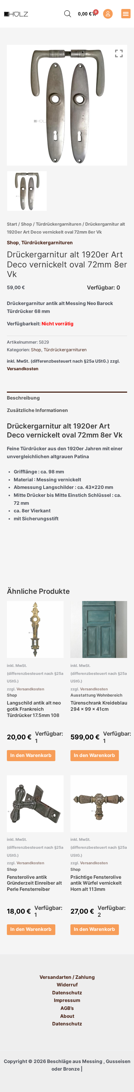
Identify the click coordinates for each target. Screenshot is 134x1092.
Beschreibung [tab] (23, 398)
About (67, 1016)
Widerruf (67, 984)
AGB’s (67, 1008)
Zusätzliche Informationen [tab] (37, 410)
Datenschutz (67, 992)
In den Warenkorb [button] (31, 755)
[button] (126, 13)
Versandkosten (22, 368)
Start (12, 224)
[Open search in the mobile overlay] (64, 13)
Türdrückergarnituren (58, 224)
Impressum (67, 1000)
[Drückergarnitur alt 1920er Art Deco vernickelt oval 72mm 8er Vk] (27, 191)
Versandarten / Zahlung (67, 977)
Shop (26, 224)
